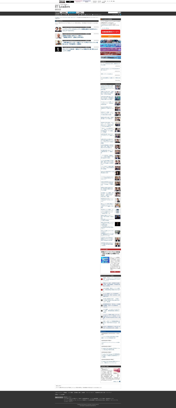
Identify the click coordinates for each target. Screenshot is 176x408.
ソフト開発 (104, 1)
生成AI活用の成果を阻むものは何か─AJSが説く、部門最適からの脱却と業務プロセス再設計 (107, 98)
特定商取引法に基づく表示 (100, 392)
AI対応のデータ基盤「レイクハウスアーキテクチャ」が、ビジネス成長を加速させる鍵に (107, 113)
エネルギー (95, 2)
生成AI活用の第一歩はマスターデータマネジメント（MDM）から (107, 135)
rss (60, 9)
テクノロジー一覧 (66, 17)
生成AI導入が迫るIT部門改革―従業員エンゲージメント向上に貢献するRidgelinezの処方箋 (107, 239)
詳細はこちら (116, 381)
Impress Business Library (106, 25)
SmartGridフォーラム (110, 398)
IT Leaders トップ (58, 17)
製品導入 (86, 1)
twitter (56, 9)
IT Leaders (62, 6)
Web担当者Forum (85, 398)
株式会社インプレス (67, 397)
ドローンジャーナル (114, 400)
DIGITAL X (108, 400)
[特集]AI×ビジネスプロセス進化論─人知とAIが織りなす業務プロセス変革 (110, 253)
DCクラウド (78, 1)
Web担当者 (95, 1)
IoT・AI (108, 1)
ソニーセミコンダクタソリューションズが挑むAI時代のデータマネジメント (107, 178)
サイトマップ (108, 392)
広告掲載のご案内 (77, 392)
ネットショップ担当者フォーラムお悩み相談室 (86, 400)
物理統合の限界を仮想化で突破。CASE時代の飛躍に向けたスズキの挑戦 (107, 189)
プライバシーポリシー (90, 392)
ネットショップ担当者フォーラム (70, 400)
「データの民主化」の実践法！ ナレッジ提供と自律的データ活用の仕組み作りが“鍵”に (107, 156)
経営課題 (64, 12)
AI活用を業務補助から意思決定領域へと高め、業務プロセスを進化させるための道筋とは (107, 146)
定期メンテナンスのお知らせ (107, 73)
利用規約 (65, 392)
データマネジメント (97, 14)
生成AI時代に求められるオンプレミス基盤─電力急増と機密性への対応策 (107, 244)
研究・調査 (112, 1)
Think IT (80, 398)
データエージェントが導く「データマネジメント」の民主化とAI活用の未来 (107, 103)
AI (79, 14)
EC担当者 (99, 1)
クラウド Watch (102, 398)
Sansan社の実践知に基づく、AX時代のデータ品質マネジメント (107, 108)
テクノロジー (72, 12)
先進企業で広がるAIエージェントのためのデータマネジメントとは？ (107, 200)
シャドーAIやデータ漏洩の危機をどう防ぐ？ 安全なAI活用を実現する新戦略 (107, 167)
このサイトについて (58, 392)
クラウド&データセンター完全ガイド (71, 398)
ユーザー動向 (64, 14)
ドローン (99, 2)
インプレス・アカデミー (68, 401)
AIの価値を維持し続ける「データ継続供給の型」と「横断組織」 (107, 151)
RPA (83, 14)
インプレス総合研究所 (94, 398)
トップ (57, 13)
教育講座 (103, 2)
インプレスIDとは (105, 28)
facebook (58, 9)
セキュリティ (88, 14)
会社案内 (83, 392)
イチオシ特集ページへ (114, 271)
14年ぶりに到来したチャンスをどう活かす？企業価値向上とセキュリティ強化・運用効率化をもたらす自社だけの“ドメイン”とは (107, 233)
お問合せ (56, 394)
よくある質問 (61, 394)
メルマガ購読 (70, 392)
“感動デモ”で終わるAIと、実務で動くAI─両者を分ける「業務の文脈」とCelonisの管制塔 (107, 93)
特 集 (80, 12)
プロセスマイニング (73, 14)
